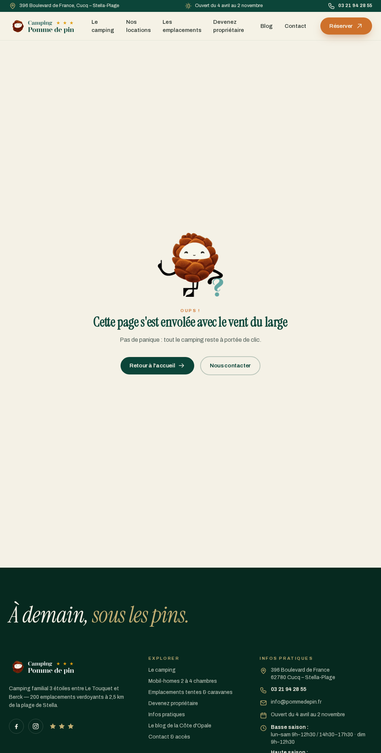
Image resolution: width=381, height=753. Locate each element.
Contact (295, 26)
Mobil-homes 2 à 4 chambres (182, 681)
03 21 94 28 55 (355, 5)
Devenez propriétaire (228, 26)
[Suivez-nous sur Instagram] (35, 726)
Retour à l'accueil (152, 366)
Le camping (103, 26)
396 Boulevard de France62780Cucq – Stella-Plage (303, 673)
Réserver (341, 26)
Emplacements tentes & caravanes (190, 692)
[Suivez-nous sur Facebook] (16, 726)
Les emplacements (182, 26)
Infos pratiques (166, 714)
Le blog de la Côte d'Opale (179, 725)
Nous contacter (230, 366)
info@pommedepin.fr (296, 702)
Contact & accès (169, 737)
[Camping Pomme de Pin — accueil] (43, 26)
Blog (266, 26)
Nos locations (138, 26)
